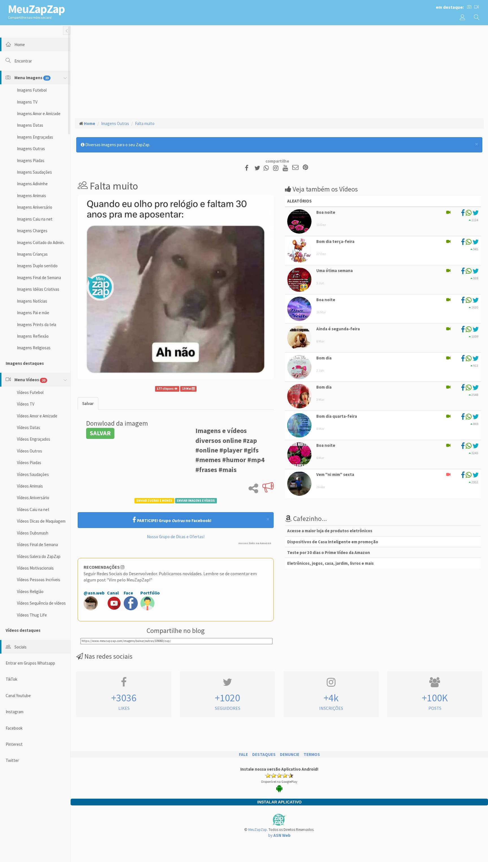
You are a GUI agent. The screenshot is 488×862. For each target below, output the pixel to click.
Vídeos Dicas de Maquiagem (41, 521)
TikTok (11, 679)
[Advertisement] (279, 71)
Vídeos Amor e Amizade (37, 416)
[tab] (88, 403)
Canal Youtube (18, 695)
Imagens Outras (31, 148)
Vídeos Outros (29, 451)
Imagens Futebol (32, 90)
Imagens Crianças (32, 254)
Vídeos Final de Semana (37, 544)
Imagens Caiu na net (35, 219)
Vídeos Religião (30, 591)
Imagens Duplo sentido (37, 265)
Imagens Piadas (30, 160)
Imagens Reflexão (33, 336)
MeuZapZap (257, 829)
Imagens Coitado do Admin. (40, 242)
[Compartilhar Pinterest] (305, 168)
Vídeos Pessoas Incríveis (38, 579)
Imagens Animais (31, 195)
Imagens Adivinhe (32, 183)
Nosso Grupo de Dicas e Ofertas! (175, 536)
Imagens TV (27, 102)
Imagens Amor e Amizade (38, 113)
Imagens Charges (32, 230)
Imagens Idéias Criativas (38, 289)
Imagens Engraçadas (35, 137)
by (279, 835)
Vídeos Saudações (33, 474)
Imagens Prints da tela (36, 324)
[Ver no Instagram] (276, 168)
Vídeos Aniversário (33, 497)
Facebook (14, 728)
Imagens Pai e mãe (33, 312)
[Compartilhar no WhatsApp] (267, 168)
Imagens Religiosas (34, 347)
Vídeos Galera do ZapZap (38, 556)
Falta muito (144, 123)
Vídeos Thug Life (32, 615)
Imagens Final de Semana (39, 277)
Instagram (14, 711)
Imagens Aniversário (34, 207)
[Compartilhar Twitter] (258, 168)
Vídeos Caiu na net (33, 509)
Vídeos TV (25, 404)
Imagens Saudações (34, 172)
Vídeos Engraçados (33, 439)
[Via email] (295, 168)
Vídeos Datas (28, 427)
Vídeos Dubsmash (32, 533)
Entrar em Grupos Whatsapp (30, 663)
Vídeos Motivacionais (35, 568)
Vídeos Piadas (29, 462)
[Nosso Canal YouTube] (286, 168)
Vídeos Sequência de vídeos (41, 603)
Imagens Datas (30, 125)
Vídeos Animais (30, 486)
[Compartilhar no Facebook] (248, 168)
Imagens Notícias (32, 301)
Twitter (12, 760)
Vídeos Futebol (30, 392)
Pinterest (14, 744)
